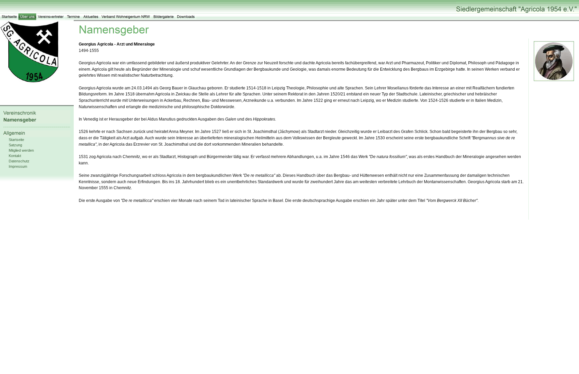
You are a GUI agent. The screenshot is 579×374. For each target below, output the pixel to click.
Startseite (16, 140)
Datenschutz (19, 161)
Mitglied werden (21, 150)
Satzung (15, 145)
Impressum (18, 166)
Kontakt (15, 156)
